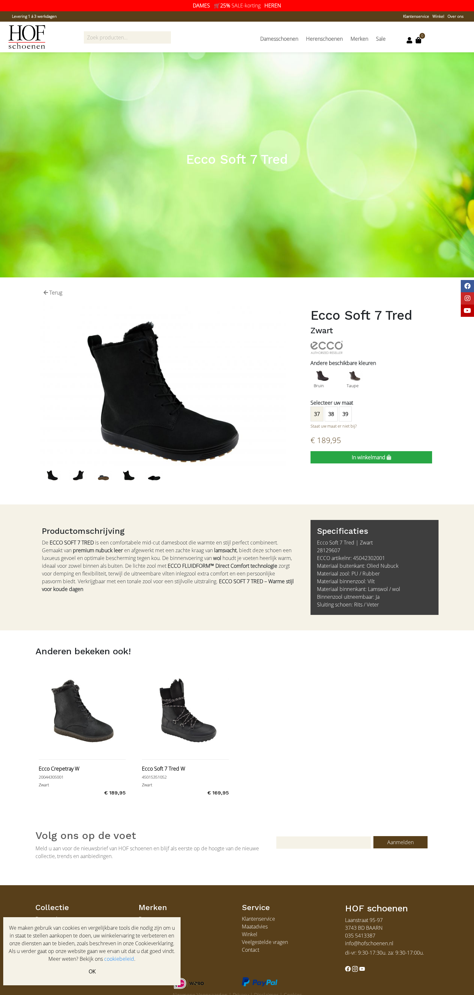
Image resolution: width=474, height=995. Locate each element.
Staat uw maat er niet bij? (334, 426)
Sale (381, 38)
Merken (359, 38)
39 (345, 414)
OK (92, 971)
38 (331, 414)
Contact (250, 949)
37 (317, 414)
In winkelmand (369, 457)
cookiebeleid (119, 958)
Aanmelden (400, 842)
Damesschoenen (279, 38)
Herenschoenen (324, 38)
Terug (55, 292)
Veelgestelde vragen (265, 942)
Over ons (456, 16)
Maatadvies (255, 926)
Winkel (438, 16)
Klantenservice (416, 16)
